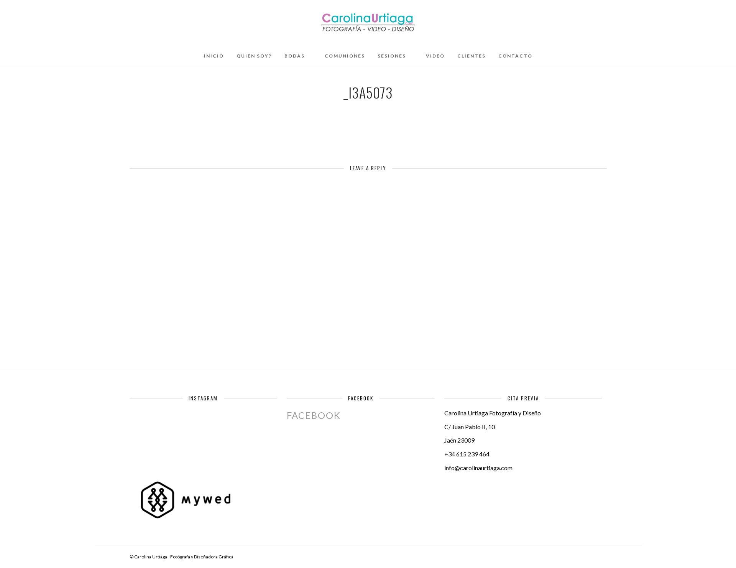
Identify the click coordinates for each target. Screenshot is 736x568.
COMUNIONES (345, 56)
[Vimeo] (68, 16)
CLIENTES (471, 56)
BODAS (294, 56)
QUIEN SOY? (254, 56)
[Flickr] (58, 16)
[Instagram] (89, 16)
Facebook (360, 398)
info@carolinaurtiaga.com (478, 467)
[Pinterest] (78, 16)
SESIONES (392, 56)
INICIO (214, 56)
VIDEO (435, 56)
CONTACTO (515, 56)
